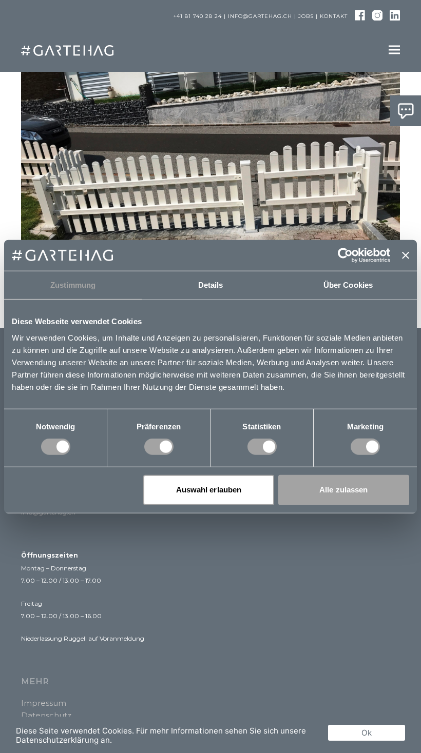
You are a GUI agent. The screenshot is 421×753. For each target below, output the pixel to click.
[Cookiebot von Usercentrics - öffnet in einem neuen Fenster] (345, 255)
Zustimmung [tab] (73, 285)
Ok (366, 733)
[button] (394, 50)
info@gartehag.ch (260, 16)
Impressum (43, 703)
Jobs (306, 16)
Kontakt (334, 16)
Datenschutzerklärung (57, 740)
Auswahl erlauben (209, 489)
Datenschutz (46, 715)
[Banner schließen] (405, 255)
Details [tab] (210, 285)
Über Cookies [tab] (348, 285)
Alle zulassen (343, 489)
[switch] (159, 447)
